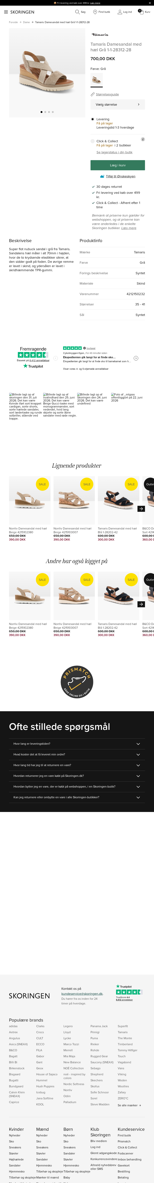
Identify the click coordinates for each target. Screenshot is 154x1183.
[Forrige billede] (16, 73)
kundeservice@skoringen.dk (82, 993)
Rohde (95, 1050)
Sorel (94, 1098)
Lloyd (67, 1032)
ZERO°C (123, 1098)
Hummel (41, 1080)
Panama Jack (99, 1026)
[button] (26, 413)
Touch (122, 1056)
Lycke (67, 1038)
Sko (11, 1141)
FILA (39, 1050)
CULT (39, 1038)
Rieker (95, 1044)
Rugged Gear (99, 1056)
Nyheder (14, 1135)
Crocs (40, 1032)
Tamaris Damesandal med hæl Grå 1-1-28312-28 (62, 22)
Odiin (67, 1096)
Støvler (13, 1153)
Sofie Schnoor (100, 1092)
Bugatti (13, 1080)
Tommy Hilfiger (127, 1050)
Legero (68, 1026)
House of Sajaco (46, 1074)
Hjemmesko (17, 1171)
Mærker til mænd (47, 1177)
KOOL (40, 1104)
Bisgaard (14, 1074)
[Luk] (150, 3)
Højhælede (16, 1159)
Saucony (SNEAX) (102, 1062)
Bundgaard (16, 1086)
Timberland (125, 1044)
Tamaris (123, 1032)
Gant (39, 1062)
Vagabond (124, 1062)
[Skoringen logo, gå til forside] (22, 12)
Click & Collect (127, 1147)
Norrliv (67, 1090)
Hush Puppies (45, 1086)
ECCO (40, 1044)
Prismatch (124, 1141)
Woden (122, 1080)
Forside (13, 22)
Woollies (123, 1086)
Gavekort (124, 1165)
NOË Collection (73, 1068)
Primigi (95, 1032)
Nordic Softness (73, 1084)
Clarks (40, 1026)
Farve (95, 68)
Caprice (14, 1102)
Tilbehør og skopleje (22, 1177)
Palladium (69, 1102)
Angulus (14, 1038)
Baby (66, 1177)
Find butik (124, 1135)
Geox (39, 1068)
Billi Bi (13, 1062)
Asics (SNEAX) (18, 1044)
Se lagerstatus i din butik (114, 152)
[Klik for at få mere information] (143, 139)
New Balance (72, 1062)
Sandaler (14, 1165)
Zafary (122, 1092)
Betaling (123, 1177)
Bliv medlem (99, 1141)
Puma (94, 1038)
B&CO (13, 1050)
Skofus (95, 1086)
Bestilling (124, 1171)
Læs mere (95, 3)
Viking (122, 1074)
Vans (121, 1068)
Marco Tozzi (71, 1044)
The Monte (125, 1038)
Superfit (123, 1026)
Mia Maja (69, 1056)
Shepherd (97, 1074)
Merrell (68, 1050)
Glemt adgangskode (104, 1153)
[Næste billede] (78, 73)
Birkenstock (16, 1068)
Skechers (97, 1080)
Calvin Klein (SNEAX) (17, 1094)
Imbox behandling (129, 1159)
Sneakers (15, 1147)
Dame (26, 22)
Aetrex (13, 1032)
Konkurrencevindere (104, 1159)
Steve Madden (100, 1104)
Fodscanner (125, 1153)
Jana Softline (44, 1098)
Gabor (40, 1056)
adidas (13, 1026)
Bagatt (13, 1056)
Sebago (95, 1068)
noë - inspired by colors (74, 1076)
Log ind (95, 1147)
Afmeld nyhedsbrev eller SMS (103, 1167)
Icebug (40, 1092)
